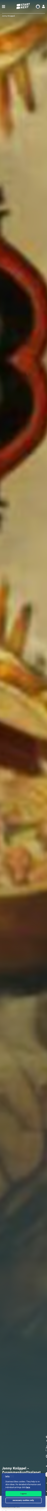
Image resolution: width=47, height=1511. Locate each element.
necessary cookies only (23, 1500)
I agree (23, 1494)
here (28, 1488)
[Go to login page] (43, 6)
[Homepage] (23, 6)
